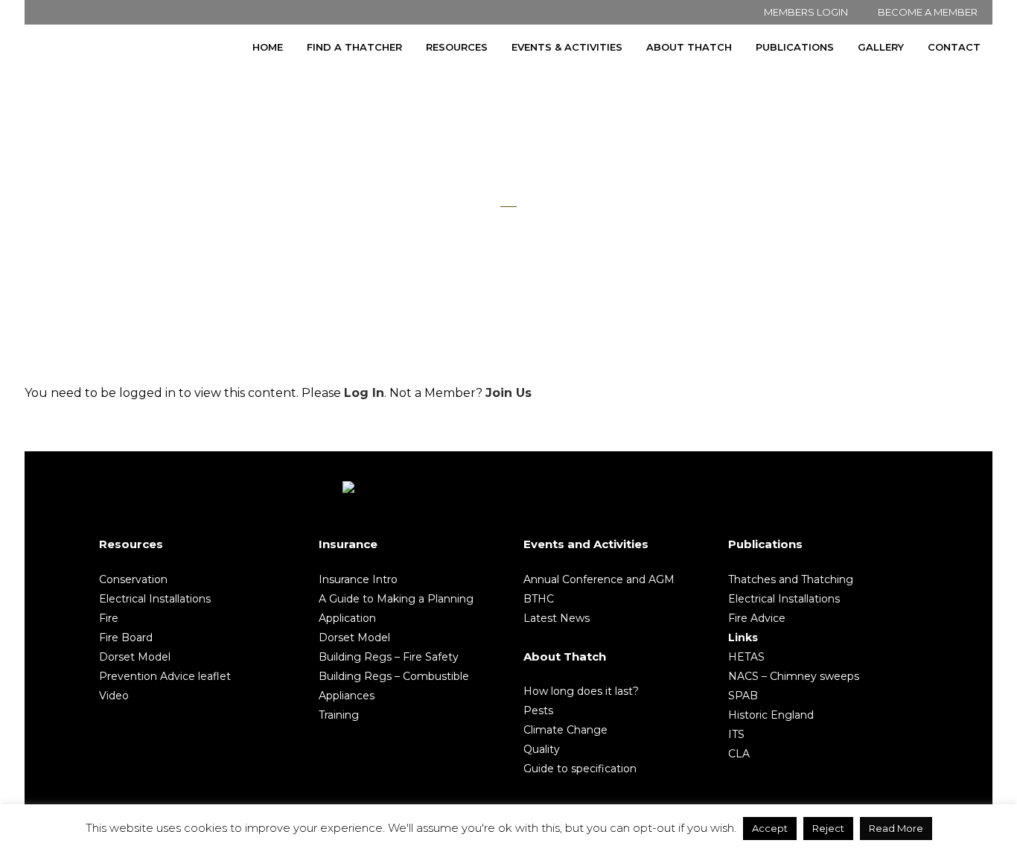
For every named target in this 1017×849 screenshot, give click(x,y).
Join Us (508, 393)
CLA (739, 753)
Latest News (556, 618)
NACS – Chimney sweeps (793, 676)
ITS (736, 734)
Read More (896, 828)
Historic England (771, 715)
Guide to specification (580, 768)
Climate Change (565, 730)
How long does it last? (581, 691)
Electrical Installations (155, 598)
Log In (364, 393)
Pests (538, 710)
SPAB (743, 695)
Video (114, 695)
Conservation (133, 579)
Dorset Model (134, 657)
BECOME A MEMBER (928, 12)
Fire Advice (756, 618)
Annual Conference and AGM (599, 579)
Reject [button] (828, 828)
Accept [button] (770, 828)
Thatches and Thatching (790, 579)
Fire (108, 618)
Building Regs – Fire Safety (389, 657)
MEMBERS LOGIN (806, 12)
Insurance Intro (358, 579)
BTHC (538, 598)
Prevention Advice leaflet (165, 676)
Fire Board (126, 637)
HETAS (746, 657)
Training (339, 715)
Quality (541, 749)
